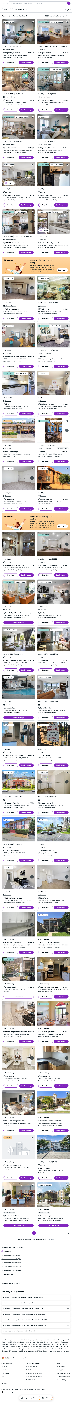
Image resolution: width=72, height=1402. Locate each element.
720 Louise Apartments (13, 898)
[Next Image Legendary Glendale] (32, 31)
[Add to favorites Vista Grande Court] (32, 1185)
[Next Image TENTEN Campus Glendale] (32, 221)
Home (20, 1239)
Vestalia (43, 356)
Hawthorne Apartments (13, 195)
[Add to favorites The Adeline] (32, 69)
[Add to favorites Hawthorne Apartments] (32, 164)
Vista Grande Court (12, 1216)
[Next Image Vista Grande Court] (32, 1194)
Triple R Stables (45, 755)
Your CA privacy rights (63, 1373)
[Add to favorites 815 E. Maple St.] (67, 468)
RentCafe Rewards (31, 1370)
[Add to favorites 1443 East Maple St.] (67, 819)
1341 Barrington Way (13, 1165)
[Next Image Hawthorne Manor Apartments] (67, 1102)
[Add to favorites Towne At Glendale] (67, 69)
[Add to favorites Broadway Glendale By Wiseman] (32, 326)
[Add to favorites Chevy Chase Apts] (32, 421)
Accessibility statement (63, 1376)
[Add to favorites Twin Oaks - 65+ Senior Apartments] (32, 582)
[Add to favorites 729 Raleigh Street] (32, 819)
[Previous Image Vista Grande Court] (5, 1194)
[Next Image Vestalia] (67, 335)
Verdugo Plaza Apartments (50, 243)
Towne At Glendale (47, 100)
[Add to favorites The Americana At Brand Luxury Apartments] (32, 629)
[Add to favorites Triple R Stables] (67, 724)
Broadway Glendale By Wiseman (17, 356)
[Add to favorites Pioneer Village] (67, 1185)
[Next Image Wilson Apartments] (32, 288)
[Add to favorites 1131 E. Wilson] (67, 1048)
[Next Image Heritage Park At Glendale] (32, 544)
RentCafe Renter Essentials (34, 1373)
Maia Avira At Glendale (48, 565)
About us (4, 1366)
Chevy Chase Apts (11, 452)
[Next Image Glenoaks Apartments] (32, 924)
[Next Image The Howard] (67, 288)
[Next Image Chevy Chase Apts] (32, 430)
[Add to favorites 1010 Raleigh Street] (67, 1004)
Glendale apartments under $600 (11, 1255)
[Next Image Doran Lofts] (32, 478)
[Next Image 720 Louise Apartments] (32, 877)
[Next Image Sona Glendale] (67, 686)
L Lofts (42, 613)
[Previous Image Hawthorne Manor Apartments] (40, 1102)
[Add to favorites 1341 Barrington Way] (32, 1137)
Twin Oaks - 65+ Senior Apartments (18, 613)
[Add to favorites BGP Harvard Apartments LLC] (32, 1093)
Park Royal (44, 898)
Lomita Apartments (47, 404)
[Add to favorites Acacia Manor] (67, 1137)
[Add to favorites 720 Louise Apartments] (32, 867)
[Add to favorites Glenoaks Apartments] (32, 915)
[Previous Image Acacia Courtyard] (40, 782)
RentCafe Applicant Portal (34, 1376)
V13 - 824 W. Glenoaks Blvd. (50, 942)
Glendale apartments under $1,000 (12, 1270)
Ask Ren (47, 1398)
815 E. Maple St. (46, 499)
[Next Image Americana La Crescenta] (67, 969)
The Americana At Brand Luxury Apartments (21, 660)
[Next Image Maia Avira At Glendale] (67, 544)
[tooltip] (9, 49)
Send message (26, 62)
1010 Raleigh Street (47, 1032)
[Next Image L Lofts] (67, 591)
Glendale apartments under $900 (11, 1266)
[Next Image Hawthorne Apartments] (32, 174)
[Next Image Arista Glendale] (32, 126)
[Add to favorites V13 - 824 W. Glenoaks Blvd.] (67, 915)
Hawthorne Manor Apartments (51, 1121)
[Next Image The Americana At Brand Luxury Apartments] (32, 639)
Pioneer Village (45, 1216)
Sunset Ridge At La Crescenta (16, 1032)
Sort (67, 16)
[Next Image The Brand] (67, 639)
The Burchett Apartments (14, 755)
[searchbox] (39, 3)
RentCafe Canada (31, 1366)
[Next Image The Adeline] (32, 79)
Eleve (7, 404)
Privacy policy (61, 1370)
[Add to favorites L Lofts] (67, 582)
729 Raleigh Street (12, 850)
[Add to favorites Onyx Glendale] (67, 22)
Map (25, 1398)
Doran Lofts (9, 499)
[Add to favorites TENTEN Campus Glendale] (32, 212)
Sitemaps (4, 1383)
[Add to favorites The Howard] (67, 278)
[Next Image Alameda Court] (32, 686)
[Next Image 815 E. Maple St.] (67, 478)
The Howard (44, 309)
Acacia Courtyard (46, 803)
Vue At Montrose (46, 195)
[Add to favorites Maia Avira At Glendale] (67, 534)
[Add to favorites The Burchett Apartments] (32, 724)
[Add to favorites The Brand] (67, 629)
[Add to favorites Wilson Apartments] (32, 278)
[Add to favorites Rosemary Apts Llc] (32, 772)
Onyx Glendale (45, 53)
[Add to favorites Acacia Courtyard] (67, 772)
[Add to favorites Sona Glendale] (67, 677)
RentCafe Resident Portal (33, 1380)
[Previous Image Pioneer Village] (40, 1194)
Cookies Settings (62, 1380)
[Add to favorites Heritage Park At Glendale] (32, 534)
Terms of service (61, 1366)
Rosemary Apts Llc (12, 803)
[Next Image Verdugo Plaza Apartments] (67, 221)
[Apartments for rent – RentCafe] (6, 1358)
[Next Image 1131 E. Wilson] (67, 1058)
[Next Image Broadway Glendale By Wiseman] (32, 335)
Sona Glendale (45, 708)
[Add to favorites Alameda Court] (32, 677)
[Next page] (68, 1233)
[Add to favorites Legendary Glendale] (32, 22)
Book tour (10, 62)
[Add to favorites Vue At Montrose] (67, 164)
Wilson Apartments (12, 309)
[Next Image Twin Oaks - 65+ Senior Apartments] (32, 591)
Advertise (4, 1380)
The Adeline (9, 100)
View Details (18, 997)
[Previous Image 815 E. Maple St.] (40, 478)
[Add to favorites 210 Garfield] (32, 1048)
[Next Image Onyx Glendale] (67, 31)
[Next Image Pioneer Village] (67, 1194)
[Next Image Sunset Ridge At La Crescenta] (32, 1013)
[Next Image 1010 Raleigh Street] (67, 1013)
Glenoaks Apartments (13, 942)
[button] (18, 31)
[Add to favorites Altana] (67, 421)
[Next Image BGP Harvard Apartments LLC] (32, 1102)
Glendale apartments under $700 (11, 1259)
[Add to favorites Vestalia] (67, 326)
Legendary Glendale (12, 53)
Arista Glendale (10, 148)
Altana (42, 452)
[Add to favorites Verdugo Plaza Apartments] (67, 212)
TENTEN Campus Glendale (14, 243)
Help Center (5, 1373)
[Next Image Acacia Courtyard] (67, 782)
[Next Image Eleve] (32, 383)
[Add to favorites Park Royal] (67, 867)
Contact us (5, 1370)
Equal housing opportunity (10, 1392)
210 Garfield (9, 1076)
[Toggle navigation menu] (4, 3)
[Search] (68, 3)
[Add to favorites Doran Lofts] (32, 468)
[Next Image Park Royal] (67, 877)
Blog (3, 1376)
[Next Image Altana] (67, 430)
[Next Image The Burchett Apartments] (32, 734)
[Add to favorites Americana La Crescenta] (67, 959)
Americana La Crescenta (49, 987)
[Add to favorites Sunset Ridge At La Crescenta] (32, 1004)
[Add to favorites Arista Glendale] (32, 117)
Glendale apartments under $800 (11, 1262)
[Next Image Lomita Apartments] (67, 383)
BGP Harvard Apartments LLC (16, 1121)
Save (35, 1398)
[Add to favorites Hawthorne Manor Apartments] (67, 1093)
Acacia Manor (45, 1168)
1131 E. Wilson (45, 1076)
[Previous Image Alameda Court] (5, 686)
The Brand (44, 660)
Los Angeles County (39, 1239)
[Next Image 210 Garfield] (32, 1058)
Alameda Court (10, 708)
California (27, 1239)
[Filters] (67, 9)
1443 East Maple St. (47, 850)
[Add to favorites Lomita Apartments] (67, 373)
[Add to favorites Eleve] (32, 373)
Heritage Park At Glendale (14, 565)
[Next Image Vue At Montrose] (67, 174)
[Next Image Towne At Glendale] (67, 79)
